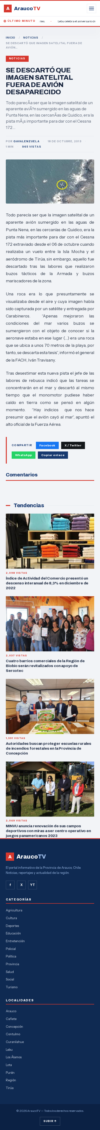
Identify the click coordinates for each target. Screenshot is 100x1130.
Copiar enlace (53, 455)
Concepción (14, 1026)
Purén (10, 1073)
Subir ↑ (50, 1121)
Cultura (11, 918)
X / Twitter (73, 445)
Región (11, 1080)
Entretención (15, 941)
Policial (11, 949)
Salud (10, 972)
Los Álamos (14, 1057)
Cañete (11, 1019)
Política (11, 956)
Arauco (11, 1011)
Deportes (12, 926)
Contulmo (13, 1034)
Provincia (12, 964)
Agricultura (14, 910)
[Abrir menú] (91, 8)
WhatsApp (23, 455)
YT (32, 885)
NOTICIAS (30, 37)
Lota (9, 1065)
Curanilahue (15, 1042)
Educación (13, 933)
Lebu (9, 1049)
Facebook (47, 445)
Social (10, 979)
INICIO (10, 37)
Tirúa (10, 1088)
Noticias (17, 58)
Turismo (11, 987)
